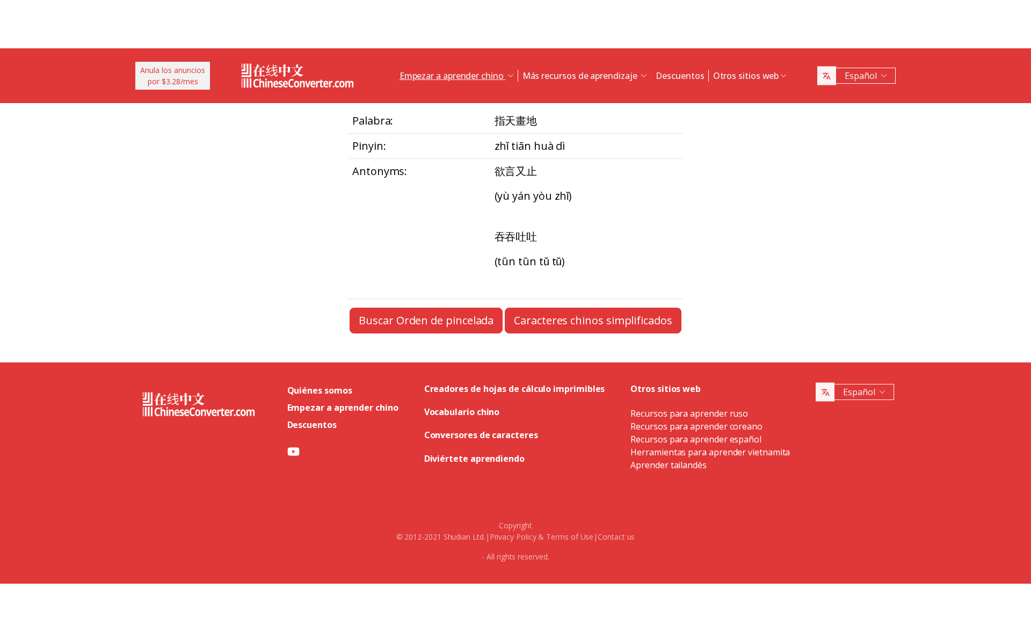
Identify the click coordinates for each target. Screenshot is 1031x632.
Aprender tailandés (668, 465)
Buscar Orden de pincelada (426, 320)
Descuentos (680, 76)
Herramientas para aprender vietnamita (710, 452)
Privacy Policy (513, 537)
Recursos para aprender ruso (689, 413)
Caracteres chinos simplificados (593, 320)
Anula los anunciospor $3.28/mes (172, 75)
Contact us (616, 537)
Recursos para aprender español (695, 439)
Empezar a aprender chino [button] (453, 76)
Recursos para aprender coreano (696, 426)
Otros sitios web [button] (746, 76)
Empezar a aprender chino (342, 407)
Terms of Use (569, 537)
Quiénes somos (319, 390)
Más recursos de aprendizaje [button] (581, 76)
